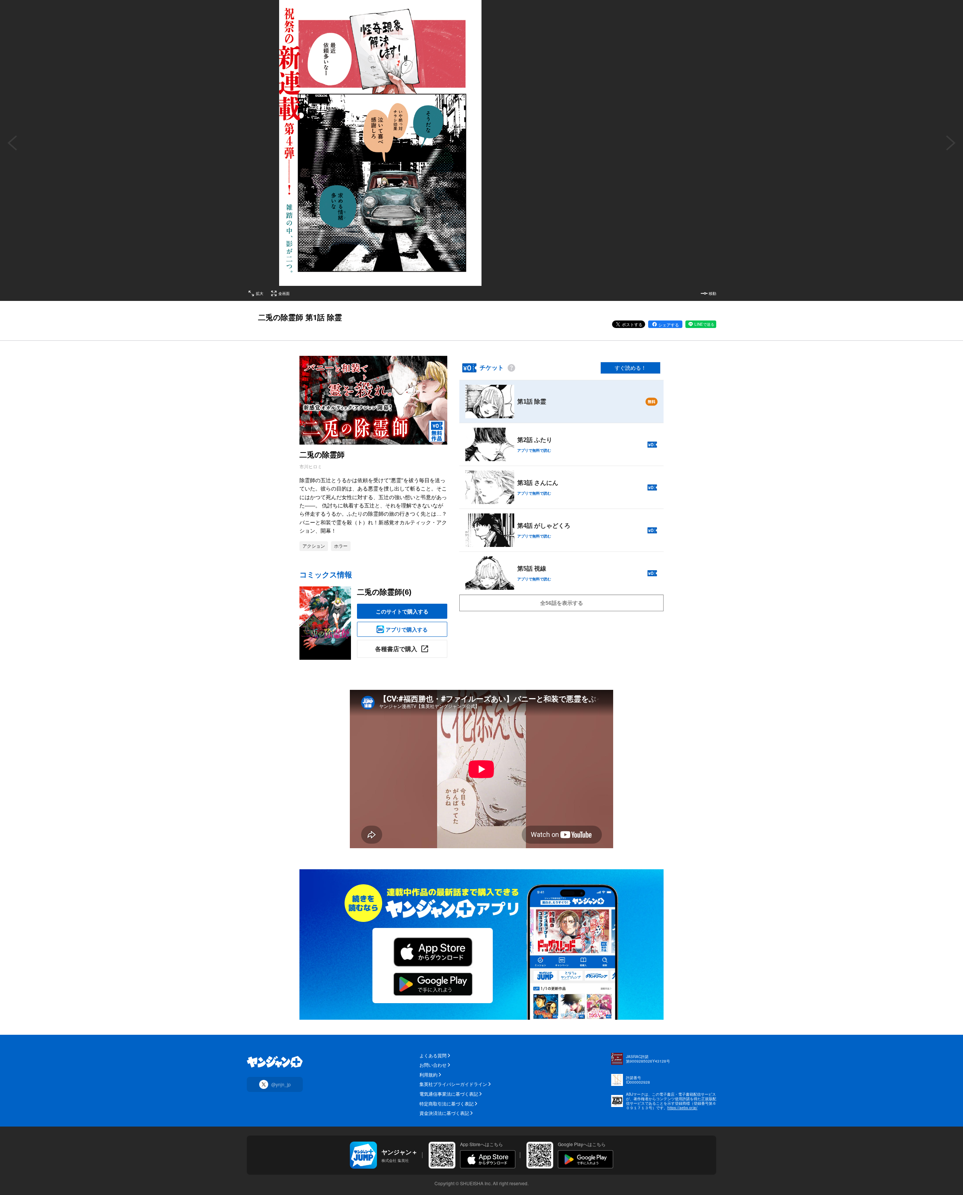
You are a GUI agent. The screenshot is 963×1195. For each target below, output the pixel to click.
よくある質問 (433, 1055)
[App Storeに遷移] (487, 1159)
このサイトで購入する (402, 611)
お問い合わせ (433, 1065)
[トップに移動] (275, 1062)
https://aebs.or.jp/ (682, 1107)
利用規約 (428, 1074)
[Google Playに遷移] (585, 1159)
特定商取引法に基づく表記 (446, 1103)
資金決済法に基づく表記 (444, 1113)
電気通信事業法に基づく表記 (448, 1094)
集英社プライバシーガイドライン (453, 1084)
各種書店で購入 (396, 648)
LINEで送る (704, 324)
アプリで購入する (407, 629)
